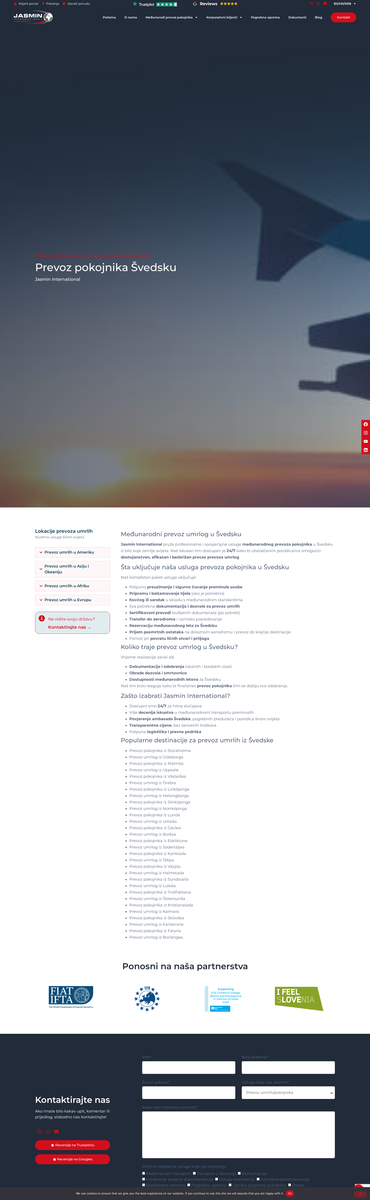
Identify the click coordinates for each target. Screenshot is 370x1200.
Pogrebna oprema (265, 17)
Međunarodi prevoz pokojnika (169, 17)
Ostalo (298, 1185)
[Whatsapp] (318, 3)
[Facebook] (365, 424)
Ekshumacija (254, 1173)
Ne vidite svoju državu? (71, 619)
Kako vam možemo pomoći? (170, 1107)
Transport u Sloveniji (216, 1173)
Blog (318, 17)
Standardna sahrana (165, 1185)
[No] (360, 1194)
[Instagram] (365, 433)
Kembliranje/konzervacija (285, 1179)
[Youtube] (365, 441)
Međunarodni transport (168, 1173)
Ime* (146, 1057)
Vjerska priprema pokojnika (259, 1185)
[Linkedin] (365, 450)
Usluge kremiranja (237, 1179)
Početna (109, 17)
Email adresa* (155, 1082)
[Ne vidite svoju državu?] (42, 618)
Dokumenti (297, 17)
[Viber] (311, 3)
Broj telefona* (255, 1057)
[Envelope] (325, 3)
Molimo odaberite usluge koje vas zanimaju (184, 1167)
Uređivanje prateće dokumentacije (179, 1179)
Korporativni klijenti (221, 17)
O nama (130, 17)
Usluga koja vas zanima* (265, 1082)
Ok (290, 1193)
